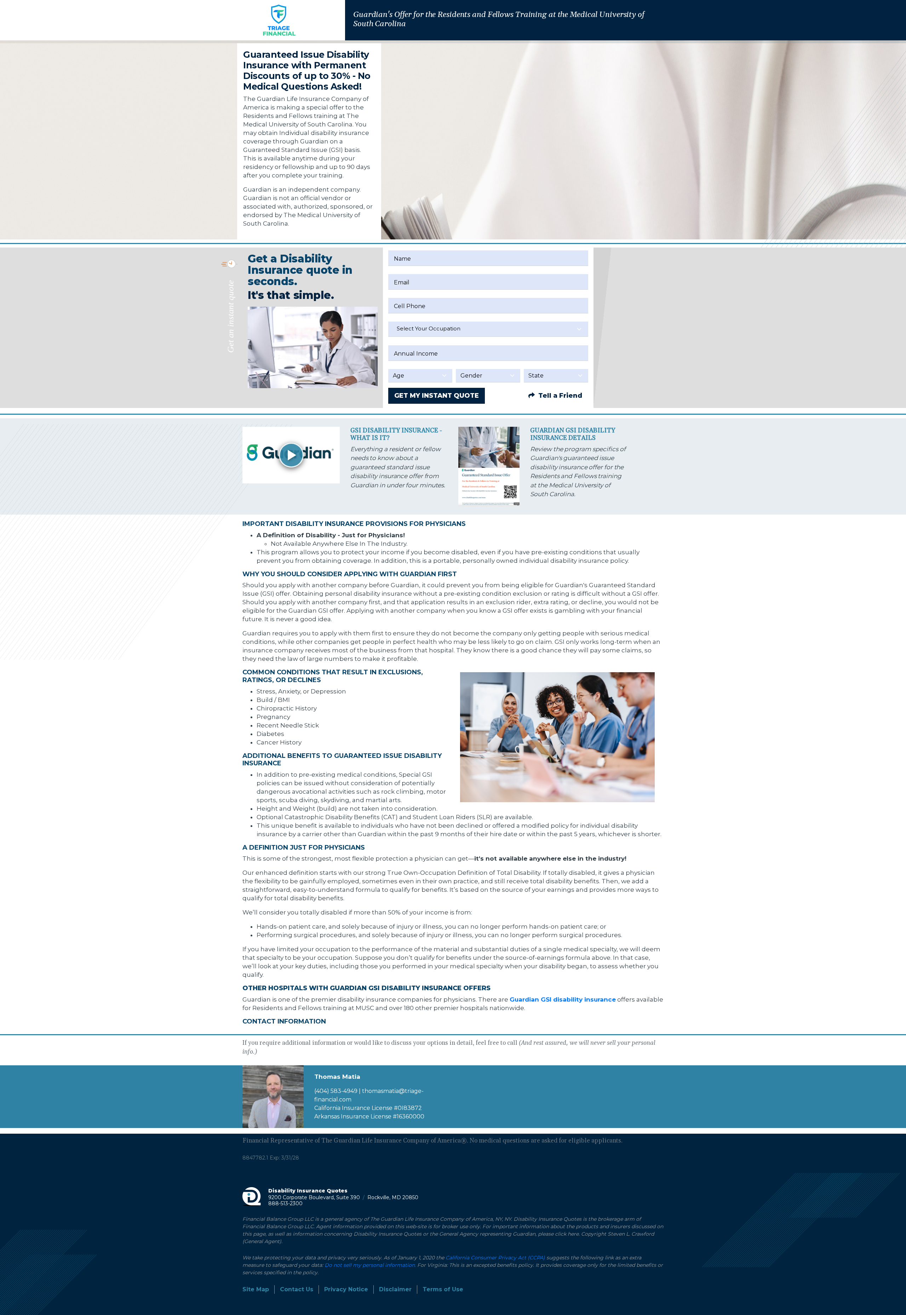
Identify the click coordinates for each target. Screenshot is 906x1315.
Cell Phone (409, 306)
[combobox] (488, 329)
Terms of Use (443, 1289)
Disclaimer (395, 1289)
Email (401, 282)
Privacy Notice (346, 1289)
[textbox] (488, 329)
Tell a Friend (559, 395)
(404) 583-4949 (335, 1091)
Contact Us (296, 1289)
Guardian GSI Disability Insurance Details (572, 434)
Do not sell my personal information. (370, 1265)
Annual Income (416, 353)
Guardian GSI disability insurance (563, 999)
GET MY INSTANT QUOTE (436, 395)
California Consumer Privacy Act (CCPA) (495, 1257)
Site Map (255, 1289)
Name (402, 258)
